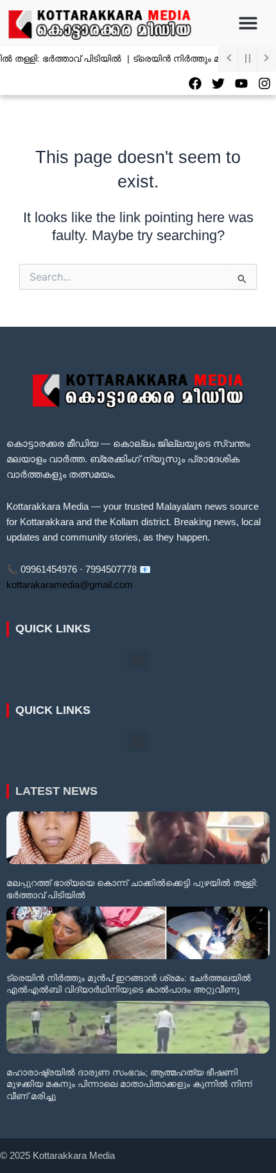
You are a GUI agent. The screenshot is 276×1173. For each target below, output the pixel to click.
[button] (249, 23)
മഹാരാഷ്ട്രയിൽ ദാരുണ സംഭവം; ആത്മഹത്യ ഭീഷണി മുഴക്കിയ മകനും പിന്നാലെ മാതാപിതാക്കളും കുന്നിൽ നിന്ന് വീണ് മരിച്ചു (129, 1083)
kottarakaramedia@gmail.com (69, 585)
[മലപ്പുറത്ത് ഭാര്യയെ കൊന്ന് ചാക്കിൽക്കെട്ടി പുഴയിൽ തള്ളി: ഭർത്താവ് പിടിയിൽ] (138, 838)
